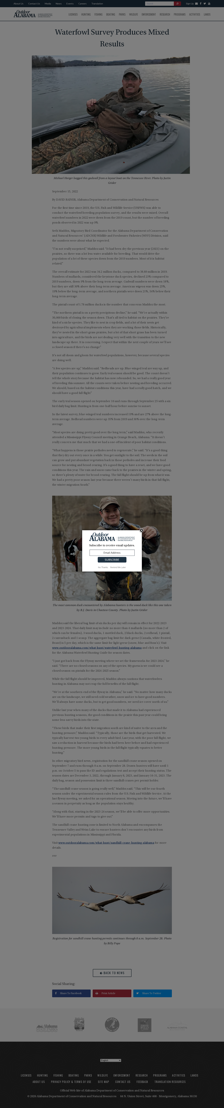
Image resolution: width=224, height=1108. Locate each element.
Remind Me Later (118, 567)
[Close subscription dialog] (141, 530)
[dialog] (112, 551)
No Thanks (103, 567)
